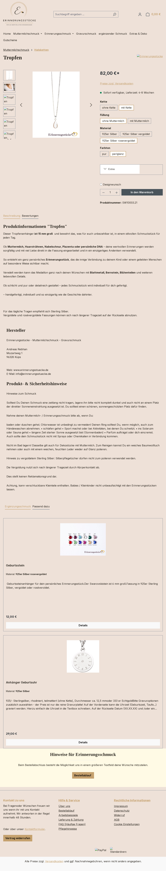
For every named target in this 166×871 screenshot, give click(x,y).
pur (104, 154)
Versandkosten (54, 861)
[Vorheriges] (21, 104)
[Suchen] (114, 14)
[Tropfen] (56, 105)
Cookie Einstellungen (127, 824)
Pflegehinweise (68, 828)
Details (83, 625)
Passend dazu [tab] (41, 506)
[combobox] (82, 14)
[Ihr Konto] (140, 14)
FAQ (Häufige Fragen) (72, 824)
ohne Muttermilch (113, 121)
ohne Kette (108, 107)
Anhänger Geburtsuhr (21, 682)
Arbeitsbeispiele (68, 815)
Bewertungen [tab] (30, 215)
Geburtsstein (15, 565)
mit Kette (126, 107)
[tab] (11, 216)
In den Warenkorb (142, 192)
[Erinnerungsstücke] (150, 56)
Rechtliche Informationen (132, 800)
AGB (116, 819)
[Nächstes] (91, 104)
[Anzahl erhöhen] (116, 192)
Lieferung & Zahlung (71, 819)
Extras (111, 169)
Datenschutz (122, 810)
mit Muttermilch (139, 121)
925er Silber (109, 134)
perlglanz (118, 154)
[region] (48, 105)
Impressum (121, 806)
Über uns (64, 806)
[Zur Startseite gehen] (19, 13)
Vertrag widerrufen (17, 838)
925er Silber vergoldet (136, 134)
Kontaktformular (35, 829)
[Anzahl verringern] (103, 192)
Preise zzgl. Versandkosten (116, 83)
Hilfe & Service (69, 800)
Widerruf (119, 815)
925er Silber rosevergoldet (118, 140)
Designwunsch (112, 184)
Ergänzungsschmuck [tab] (18, 506)
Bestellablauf (83, 775)
